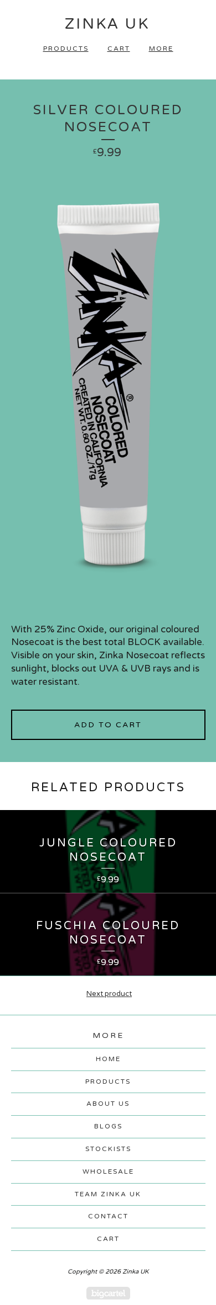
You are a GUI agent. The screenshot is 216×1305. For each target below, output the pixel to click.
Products (66, 48)
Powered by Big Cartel (108, 1293)
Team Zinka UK (108, 1194)
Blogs (108, 1126)
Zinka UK (107, 24)
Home (108, 1059)
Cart (118, 48)
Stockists (108, 1149)
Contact (108, 1216)
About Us (108, 1103)
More (161, 48)
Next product (109, 993)
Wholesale (108, 1171)
